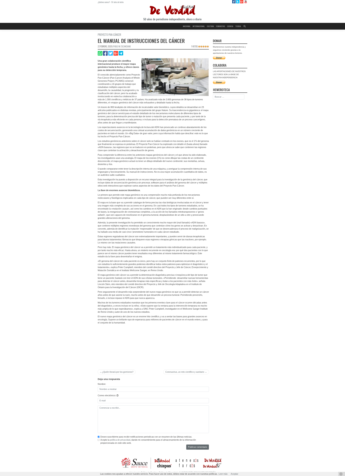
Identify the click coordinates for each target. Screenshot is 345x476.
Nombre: (102, 384)
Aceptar (234, 474)
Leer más (223, 474)
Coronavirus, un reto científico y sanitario (184, 372)
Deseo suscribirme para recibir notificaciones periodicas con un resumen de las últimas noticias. (146, 437)
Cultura (210, 26)
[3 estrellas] (203, 46)
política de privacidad (120, 440)
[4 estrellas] (206, 46)
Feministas (220, 26)
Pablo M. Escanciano (122, 46)
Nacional (186, 26)
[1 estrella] (199, 46)
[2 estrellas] (201, 46)
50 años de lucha (117, 2)
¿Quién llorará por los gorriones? (117, 372)
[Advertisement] (153, 344)
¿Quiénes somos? (104, 2)
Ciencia (230, 26)
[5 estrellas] (208, 46)
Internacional (199, 26)
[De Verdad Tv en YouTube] (245, 1)
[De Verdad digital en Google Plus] (242, 1)
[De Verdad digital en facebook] (234, 1)
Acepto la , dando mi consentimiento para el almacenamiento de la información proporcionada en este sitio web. (148, 441)
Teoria (238, 26)
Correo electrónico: (107, 395)
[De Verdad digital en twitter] (238, 1)
